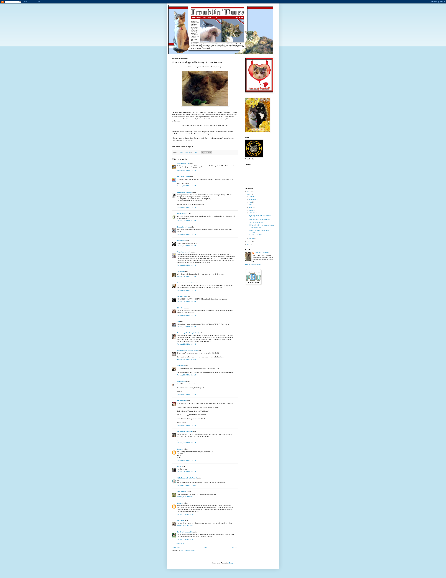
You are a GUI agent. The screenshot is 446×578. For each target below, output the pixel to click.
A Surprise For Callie (255, 228)
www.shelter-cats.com (184, 192)
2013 (249, 194)
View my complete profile (253, 264)
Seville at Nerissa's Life (185, 532)
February (252, 213)
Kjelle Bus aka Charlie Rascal (187, 478)
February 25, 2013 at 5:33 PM (186, 246)
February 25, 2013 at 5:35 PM (186, 265)
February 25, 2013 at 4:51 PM (186, 234)
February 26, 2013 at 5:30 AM (186, 425)
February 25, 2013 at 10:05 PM (187, 359)
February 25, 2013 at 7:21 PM (186, 327)
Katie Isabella (181, 240)
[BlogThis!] (204, 152)
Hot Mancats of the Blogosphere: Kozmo (261, 225)
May (250, 205)
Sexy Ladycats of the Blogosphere (259, 219)
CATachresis (181, 381)
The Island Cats (182, 213)
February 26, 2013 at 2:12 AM (186, 394)
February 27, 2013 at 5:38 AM (186, 472)
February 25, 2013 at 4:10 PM (186, 221)
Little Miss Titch (182, 491)
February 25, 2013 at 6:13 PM (186, 276)
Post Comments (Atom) (187, 551)
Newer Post (176, 547)
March (251, 210)
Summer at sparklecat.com (186, 283)
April (250, 207)
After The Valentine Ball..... (257, 222)
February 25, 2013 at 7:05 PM (186, 302)
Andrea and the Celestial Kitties (187, 350)
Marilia (179, 466)
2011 (249, 244)
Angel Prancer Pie (183, 163)
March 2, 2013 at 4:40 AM (185, 497)
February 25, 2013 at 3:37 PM (186, 170)
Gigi (178, 321)
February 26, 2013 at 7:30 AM (186, 443)
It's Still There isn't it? (255, 235)
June (250, 202)
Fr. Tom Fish (181, 366)
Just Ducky (181, 271)
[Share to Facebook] (209, 152)
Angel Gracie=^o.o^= (184, 252)
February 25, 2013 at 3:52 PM (186, 186)
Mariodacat (181, 520)
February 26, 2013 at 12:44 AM (187, 375)
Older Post (234, 547)
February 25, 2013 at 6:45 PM (186, 290)
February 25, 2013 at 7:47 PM (186, 344)
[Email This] (202, 152)
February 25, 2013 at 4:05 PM (186, 207)
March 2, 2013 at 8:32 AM (185, 526)
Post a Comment (180, 543)
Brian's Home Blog (183, 227)
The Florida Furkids (183, 177)
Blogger (231, 563)
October (251, 196)
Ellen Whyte (181, 308)
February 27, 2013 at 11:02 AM (186, 485)
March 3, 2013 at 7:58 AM (185, 539)
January (251, 238)
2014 (249, 191)
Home (205, 547)
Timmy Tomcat (182, 400)
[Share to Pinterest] (211, 152)
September (252, 199)
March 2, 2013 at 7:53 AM (185, 514)
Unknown (180, 449)
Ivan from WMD (182, 296)
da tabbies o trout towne (185, 431)
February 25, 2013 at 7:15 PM (186, 315)
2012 (249, 241)
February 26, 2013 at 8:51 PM (186, 460)
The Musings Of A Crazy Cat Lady (188, 333)
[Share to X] (207, 152)
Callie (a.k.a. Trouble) (262, 253)
